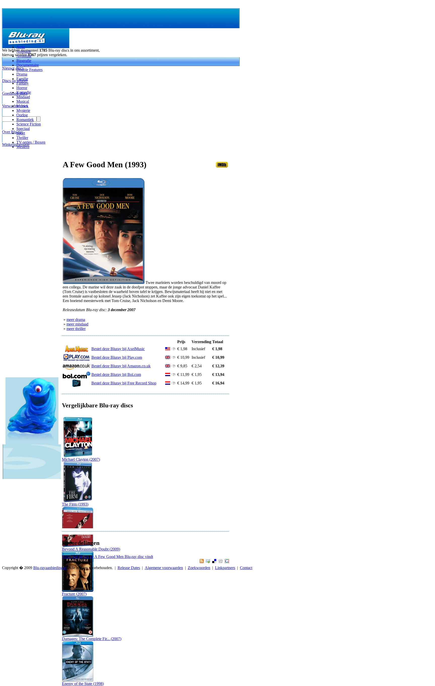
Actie (20, 47)
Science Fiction (28, 124)
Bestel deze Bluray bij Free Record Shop (123, 383)
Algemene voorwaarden (164, 568)
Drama (21, 74)
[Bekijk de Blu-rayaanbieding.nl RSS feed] (201, 562)
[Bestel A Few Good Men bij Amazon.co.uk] (76, 368)
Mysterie (23, 110)
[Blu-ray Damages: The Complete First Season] (77, 635)
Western (22, 147)
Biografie (23, 60)
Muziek (22, 106)
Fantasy (22, 83)
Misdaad (23, 97)
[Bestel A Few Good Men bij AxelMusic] (76, 351)
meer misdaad (77, 324)
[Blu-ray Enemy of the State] (77, 680)
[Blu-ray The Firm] (77, 501)
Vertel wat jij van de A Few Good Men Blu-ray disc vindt (107, 556)
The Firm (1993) (75, 504)
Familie (22, 79)
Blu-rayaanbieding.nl (50, 568)
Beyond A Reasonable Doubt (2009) (91, 549)
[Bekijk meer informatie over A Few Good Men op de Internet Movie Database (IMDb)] (222, 166)
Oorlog (22, 115)
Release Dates (129, 568)
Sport (20, 133)
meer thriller (76, 328)
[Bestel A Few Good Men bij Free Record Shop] (76, 385)
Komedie (23, 92)
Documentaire (27, 65)
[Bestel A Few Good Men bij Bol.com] (76, 377)
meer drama (75, 319)
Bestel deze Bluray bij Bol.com (116, 374)
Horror (21, 88)
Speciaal (23, 128)
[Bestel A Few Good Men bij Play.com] (76, 360)
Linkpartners (225, 568)
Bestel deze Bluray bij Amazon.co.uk (121, 366)
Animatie (23, 51)
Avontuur (23, 56)
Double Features (29, 70)
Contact (246, 568)
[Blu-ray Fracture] (77, 590)
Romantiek (25, 119)
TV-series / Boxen (30, 142)
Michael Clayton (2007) (81, 459)
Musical (22, 101)
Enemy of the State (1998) (83, 683)
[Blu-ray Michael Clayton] (77, 456)
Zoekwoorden (199, 568)
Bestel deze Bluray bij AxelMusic (118, 349)
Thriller (22, 138)
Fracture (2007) (74, 594)
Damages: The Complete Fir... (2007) (91, 639)
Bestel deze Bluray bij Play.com (116, 357)
